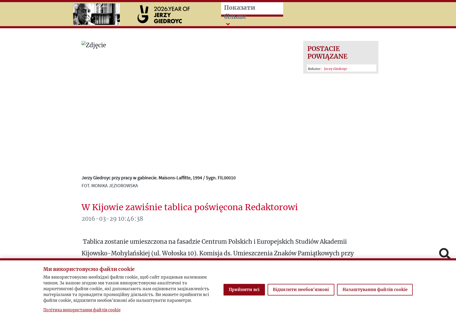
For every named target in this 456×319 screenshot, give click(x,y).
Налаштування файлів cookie (375, 289)
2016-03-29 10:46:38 (112, 218)
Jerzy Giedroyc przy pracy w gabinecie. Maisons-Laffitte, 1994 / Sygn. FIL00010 (159, 178)
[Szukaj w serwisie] (445, 254)
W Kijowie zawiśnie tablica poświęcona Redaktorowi (190, 207)
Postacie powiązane (327, 52)
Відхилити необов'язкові (301, 289)
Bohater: (327, 69)
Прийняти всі (244, 289)
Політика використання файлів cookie (82, 310)
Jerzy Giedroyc (335, 69)
